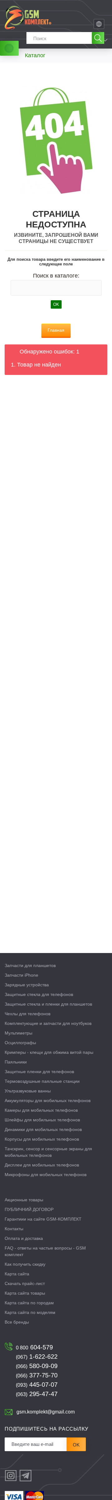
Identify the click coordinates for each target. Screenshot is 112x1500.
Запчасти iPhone (21, 975)
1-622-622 (37, 1356)
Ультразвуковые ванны (28, 1090)
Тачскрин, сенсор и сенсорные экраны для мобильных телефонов (48, 1152)
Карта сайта (17, 1273)
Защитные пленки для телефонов (39, 1071)
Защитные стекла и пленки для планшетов (48, 1004)
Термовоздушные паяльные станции (42, 1081)
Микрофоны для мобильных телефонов (45, 1174)
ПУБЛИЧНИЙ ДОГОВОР (29, 1209)
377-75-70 (37, 1375)
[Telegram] (25, 1476)
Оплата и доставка (24, 1238)
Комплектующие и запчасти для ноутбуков (48, 1023)
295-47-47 (37, 1393)
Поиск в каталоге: (56, 276)
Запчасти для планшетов (30, 965)
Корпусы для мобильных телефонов (42, 1139)
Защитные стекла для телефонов (39, 994)
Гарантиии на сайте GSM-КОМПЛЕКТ (43, 1219)
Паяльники (16, 1061)
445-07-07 (37, 1384)
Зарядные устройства (27, 984)
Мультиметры (18, 1032)
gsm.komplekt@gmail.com (45, 1411)
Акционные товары (24, 1199)
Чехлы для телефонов (27, 1013)
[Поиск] (98, 38)
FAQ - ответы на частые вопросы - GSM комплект (45, 1251)
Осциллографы (20, 1042)
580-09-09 (37, 1365)
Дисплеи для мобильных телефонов (42, 1164)
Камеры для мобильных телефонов (41, 1110)
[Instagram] (10, 1476)
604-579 (34, 1347)
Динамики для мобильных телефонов (43, 1129)
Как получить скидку (25, 1264)
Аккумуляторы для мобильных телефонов (48, 1100)
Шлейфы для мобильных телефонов (42, 1119)
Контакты (14, 1228)
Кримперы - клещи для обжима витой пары (49, 1052)
